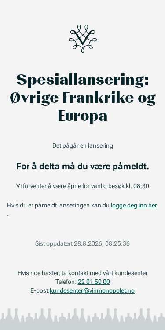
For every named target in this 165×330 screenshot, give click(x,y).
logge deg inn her (134, 205)
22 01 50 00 (94, 281)
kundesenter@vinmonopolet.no (92, 290)
